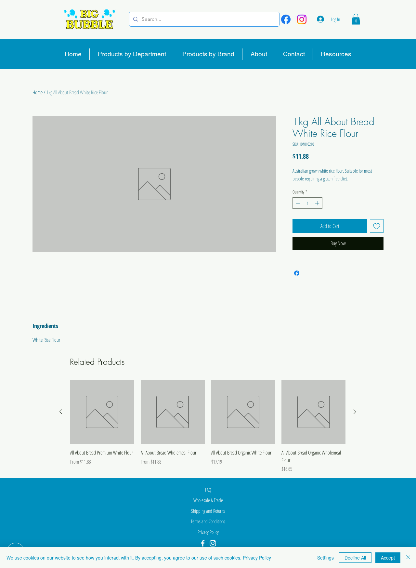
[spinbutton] (307, 203)
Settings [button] (325, 557)
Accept (388, 557)
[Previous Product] (61, 412)
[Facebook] (286, 19)
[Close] (408, 557)
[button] (355, 19)
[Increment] (318, 203)
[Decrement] (297, 203)
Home (37, 92)
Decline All (355, 557)
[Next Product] (355, 412)
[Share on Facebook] (297, 273)
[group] (208, 426)
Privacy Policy (257, 557)
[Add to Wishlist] (377, 226)
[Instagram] (301, 19)
